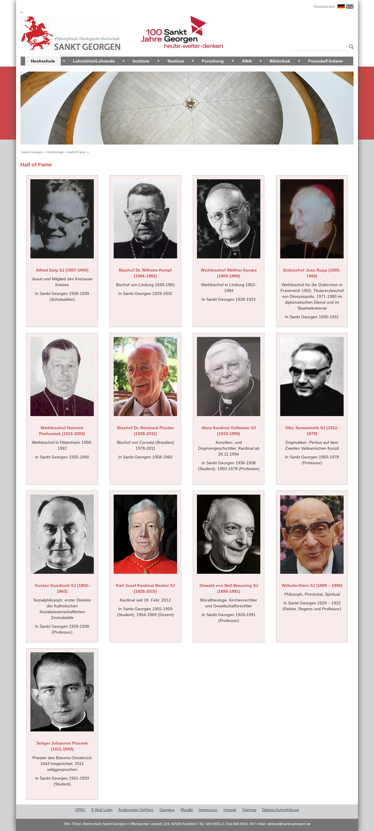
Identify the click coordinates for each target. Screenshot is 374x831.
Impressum (208, 810)
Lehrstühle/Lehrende (94, 61)
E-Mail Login (101, 810)
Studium (175, 61)
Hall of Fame (77, 152)
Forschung (213, 61)
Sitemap (249, 810)
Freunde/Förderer (325, 61)
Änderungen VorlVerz (136, 810)
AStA (247, 61)
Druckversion (324, 7)
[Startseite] (71, 33)
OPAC (80, 810)
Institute (141, 61)
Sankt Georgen (32, 152)
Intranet (230, 810)
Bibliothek (280, 61)
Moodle (187, 810)
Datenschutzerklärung (280, 810)
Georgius (167, 810)
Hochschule (43, 61)
